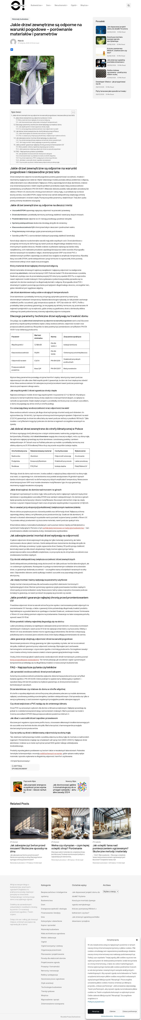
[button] (137, 940)
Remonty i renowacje (50, 970)
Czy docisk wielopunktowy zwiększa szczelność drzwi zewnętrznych (40, 140)
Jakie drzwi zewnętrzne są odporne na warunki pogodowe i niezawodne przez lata (43, 115)
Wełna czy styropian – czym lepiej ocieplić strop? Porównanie (70, 847)
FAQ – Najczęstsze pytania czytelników (29, 151)
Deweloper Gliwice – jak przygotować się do (110, 83)
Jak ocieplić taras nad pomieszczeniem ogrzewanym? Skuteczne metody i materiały (110, 848)
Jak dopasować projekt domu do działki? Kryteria (117, 28)
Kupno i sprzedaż (48, 925)
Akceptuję (95, 1011)
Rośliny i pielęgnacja (49, 975)
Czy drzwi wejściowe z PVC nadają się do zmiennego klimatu (38, 158)
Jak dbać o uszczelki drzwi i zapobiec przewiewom (35, 160)
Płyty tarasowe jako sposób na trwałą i (111, 91)
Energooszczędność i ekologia (54, 908)
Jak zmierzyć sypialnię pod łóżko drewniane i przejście (85, 919)
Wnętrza (84, 5)
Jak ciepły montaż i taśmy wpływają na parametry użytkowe (37, 142)
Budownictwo (36, 5)
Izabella (98, 842)
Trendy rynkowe (48, 991)
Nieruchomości (60, 5)
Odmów (112, 1011)
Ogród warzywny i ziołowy (52, 946)
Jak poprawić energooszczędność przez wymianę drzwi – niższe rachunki (35, 789)
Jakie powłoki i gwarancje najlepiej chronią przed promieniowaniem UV (40, 145)
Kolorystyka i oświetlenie (51, 921)
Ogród (73, 5)
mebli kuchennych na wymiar (51, 753)
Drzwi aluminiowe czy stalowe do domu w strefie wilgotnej (37, 156)
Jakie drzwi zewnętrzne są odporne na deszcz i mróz (33, 118)
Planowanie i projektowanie (52, 954)
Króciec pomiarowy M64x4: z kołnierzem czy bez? (117, 51)
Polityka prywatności (119, 1016)
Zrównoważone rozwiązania (52, 1003)
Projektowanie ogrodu (50, 962)
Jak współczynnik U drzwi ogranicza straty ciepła (34, 127)
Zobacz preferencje (130, 1011)
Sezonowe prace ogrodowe (53, 979)
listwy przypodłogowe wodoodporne (24, 660)
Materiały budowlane (20, 19)
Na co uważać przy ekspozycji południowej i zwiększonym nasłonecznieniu (42, 136)
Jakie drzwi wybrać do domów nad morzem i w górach (35, 133)
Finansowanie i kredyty (50, 913)
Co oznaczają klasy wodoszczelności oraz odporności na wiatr (38, 129)
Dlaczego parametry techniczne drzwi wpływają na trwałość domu (39, 125)
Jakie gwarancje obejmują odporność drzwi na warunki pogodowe (39, 149)
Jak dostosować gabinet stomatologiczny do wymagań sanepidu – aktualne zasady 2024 (64, 789)
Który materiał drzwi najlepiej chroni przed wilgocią (34, 120)
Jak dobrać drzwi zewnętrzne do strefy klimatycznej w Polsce (37, 131)
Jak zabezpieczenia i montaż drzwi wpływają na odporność (36, 138)
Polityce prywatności (96, 1002)
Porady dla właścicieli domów (53, 958)
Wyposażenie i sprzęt (50, 999)
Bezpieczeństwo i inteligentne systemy (54, 894)
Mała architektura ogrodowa (53, 933)
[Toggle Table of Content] (72, 112)
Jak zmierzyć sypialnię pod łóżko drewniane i (116, 61)
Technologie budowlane (51, 987)
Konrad (15, 842)
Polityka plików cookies (107, 1016)
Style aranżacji (47, 983)
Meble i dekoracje (48, 937)
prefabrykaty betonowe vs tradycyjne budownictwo (63, 528)
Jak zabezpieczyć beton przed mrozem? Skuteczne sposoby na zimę (28, 848)
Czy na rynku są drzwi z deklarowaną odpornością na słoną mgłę (39, 162)
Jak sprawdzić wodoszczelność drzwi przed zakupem (35, 154)
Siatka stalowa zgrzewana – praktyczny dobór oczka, (117, 72)
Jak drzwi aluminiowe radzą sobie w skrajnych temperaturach (38, 122)
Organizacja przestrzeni (51, 950)
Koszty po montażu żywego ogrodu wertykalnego (115, 39)
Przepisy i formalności (50, 966)
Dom (48, 5)
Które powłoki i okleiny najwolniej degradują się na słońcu (36, 147)
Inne (43, 917)
